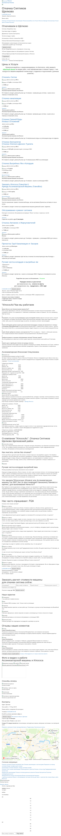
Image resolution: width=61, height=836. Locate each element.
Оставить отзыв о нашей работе (11, 653)
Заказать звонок (16, 289)
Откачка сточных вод (39, 769)
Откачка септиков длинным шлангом (25, 772)
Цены (3, 22)
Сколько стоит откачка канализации (11, 769)
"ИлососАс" (5, 60)
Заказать (4, 87)
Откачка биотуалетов (40, 772)
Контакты (11, 22)
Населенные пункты (39, 727)
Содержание (6, 56)
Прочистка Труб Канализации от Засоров (20, 243)
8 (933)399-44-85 (6, 14)
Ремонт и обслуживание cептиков (21, 777)
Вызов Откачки (6, 175)
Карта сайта (55, 777)
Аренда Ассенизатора (49, 20)
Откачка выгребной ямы (17, 764)
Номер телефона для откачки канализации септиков (12, 766)
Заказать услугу (7, 47)
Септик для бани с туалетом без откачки (41, 777)
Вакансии (4, 778)
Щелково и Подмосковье (27, 727)
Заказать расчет (20, 590)
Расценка (42, 278)
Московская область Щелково (19, 716)
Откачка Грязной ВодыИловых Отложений (12, 120)
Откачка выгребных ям (29, 20)
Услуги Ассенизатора (16, 775)
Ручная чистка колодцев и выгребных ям (20, 261)
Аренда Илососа (29, 401)
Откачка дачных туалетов (27, 769)
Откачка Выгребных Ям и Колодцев (17, 163)
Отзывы (7, 22)
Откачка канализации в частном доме (34, 764)
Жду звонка (20, 833)
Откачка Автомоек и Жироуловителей (18, 222)
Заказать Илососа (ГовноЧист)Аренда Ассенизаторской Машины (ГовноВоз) (22, 185)
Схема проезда (17, 727)
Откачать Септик (9, 77)
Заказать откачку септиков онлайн (23, 767)
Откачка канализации (16, 20)
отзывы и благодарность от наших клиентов (31, 653)
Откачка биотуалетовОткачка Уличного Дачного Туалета (17, 142)
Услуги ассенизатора (13, 361)
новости (45, 653)
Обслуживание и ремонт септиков (17, 210)
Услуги (57, 20)
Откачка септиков (6, 20)
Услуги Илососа (39, 20)
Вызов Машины (6, 196)
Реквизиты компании (7, 727)
